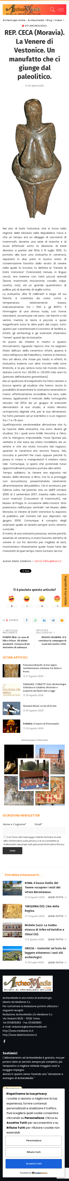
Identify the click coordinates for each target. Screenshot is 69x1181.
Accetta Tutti (34, 1163)
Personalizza (33, 1140)
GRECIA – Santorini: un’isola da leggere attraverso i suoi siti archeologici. (45, 953)
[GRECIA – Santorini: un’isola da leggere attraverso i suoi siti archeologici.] (12, 953)
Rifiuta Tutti (34, 1152)
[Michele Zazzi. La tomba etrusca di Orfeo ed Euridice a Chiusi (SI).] (12, 930)
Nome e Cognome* (14, 824)
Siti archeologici (36, 26)
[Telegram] (53, 620)
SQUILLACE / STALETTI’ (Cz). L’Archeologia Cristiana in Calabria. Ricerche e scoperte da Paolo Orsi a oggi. (44, 687)
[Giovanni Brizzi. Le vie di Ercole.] (11, 708)
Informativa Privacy (53, 844)
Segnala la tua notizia (66, 590)
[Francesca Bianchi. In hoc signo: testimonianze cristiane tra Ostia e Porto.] (11, 671)
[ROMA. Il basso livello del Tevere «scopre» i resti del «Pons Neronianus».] (12, 888)
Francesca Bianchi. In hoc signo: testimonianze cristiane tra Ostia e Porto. (42, 668)
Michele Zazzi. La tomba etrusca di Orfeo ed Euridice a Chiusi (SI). (44, 929)
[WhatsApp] (35, 620)
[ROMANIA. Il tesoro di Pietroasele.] (11, 726)
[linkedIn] (44, 620)
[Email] (61, 620)
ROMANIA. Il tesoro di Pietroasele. (41, 723)
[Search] (51, 9)
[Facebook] (26, 620)
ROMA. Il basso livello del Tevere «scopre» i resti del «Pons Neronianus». (42, 887)
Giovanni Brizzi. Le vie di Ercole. (40, 706)
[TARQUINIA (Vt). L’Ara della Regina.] (12, 911)
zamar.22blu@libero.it (47, 561)
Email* (38, 824)
